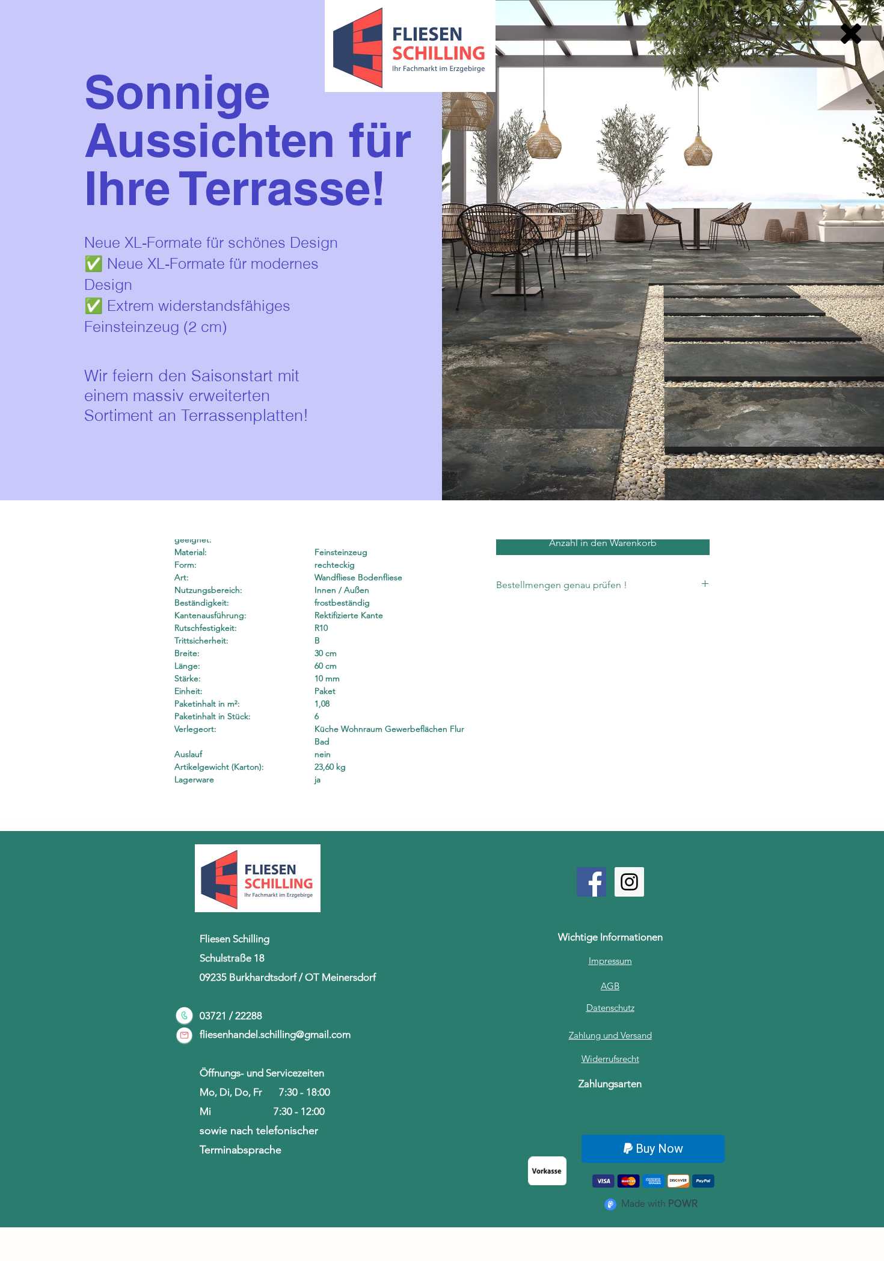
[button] (851, 33)
